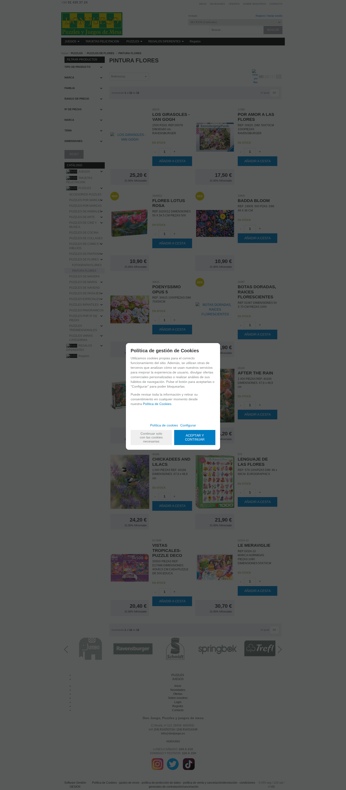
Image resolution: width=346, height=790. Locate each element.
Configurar (188, 425)
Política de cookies (164, 425)
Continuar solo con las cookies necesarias (151, 437)
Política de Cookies (157, 404)
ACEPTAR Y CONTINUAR (195, 437)
